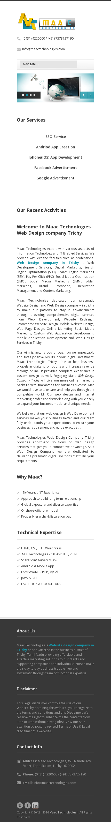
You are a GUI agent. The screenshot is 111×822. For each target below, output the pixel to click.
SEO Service (55, 133)
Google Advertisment (55, 175)
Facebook (28, 805)
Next (90, 95)
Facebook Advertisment (55, 164)
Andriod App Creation (55, 143)
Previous (83, 95)
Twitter (20, 805)
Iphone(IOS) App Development (55, 154)
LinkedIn (35, 805)
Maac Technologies (63, 812)
